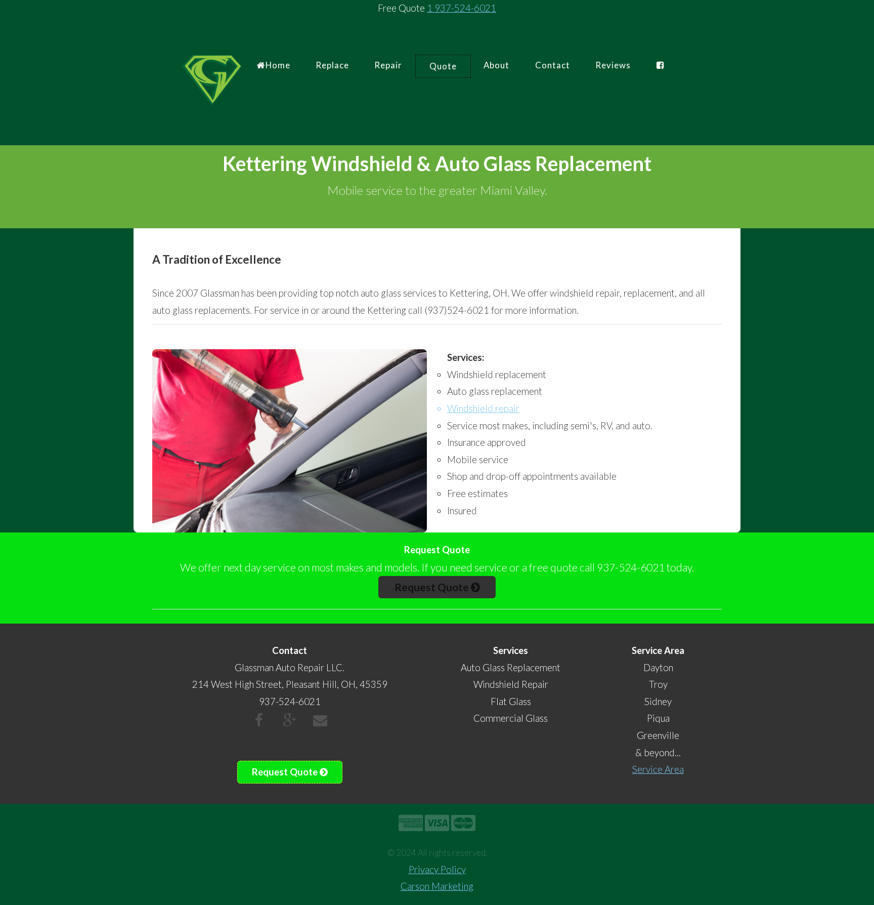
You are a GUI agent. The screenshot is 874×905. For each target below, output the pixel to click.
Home (278, 65)
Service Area (658, 769)
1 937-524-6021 (461, 8)
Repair (388, 65)
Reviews (613, 65)
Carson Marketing (437, 886)
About (496, 65)
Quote (443, 66)
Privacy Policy (437, 869)
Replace (332, 65)
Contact (552, 65)
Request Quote (433, 587)
